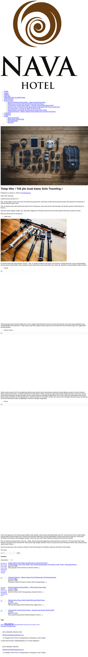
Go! (18, 553)
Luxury (27, 624)
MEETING (7, 96)
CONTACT (7, 113)
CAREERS (7, 114)
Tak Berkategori (26, 193)
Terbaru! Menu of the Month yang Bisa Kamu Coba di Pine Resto (27, 110)
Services (34, 624)
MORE (6, 116)
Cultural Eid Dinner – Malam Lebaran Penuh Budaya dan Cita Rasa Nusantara (32, 111)
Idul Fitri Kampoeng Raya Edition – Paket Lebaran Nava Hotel (26, 102)
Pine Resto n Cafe (53, 564)
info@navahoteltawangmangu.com (13, 635)
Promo (62, 564)
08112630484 (26, 632)
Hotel (24, 624)
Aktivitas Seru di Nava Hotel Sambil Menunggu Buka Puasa (26, 104)
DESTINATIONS (13, 121)
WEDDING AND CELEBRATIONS (14, 97)
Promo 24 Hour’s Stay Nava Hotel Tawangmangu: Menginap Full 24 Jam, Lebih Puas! (34, 107)
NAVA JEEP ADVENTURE (16, 119)
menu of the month (23, 564)
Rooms (6, 93)
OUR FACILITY (9, 99)
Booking (9, 624)
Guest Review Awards (18, 624)
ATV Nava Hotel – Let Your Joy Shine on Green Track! (24, 108)
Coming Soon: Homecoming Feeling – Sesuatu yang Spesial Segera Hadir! (31, 105)
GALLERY (11, 122)
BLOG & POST (8, 100)
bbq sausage (14, 564)
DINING (6, 94)
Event (11, 579)
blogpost (2, 624)
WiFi (38, 624)
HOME (6, 91)
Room (30, 624)
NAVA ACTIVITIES (13, 118)
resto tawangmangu (71, 564)
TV (36, 624)
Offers (15, 579)
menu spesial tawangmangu (38, 564)
